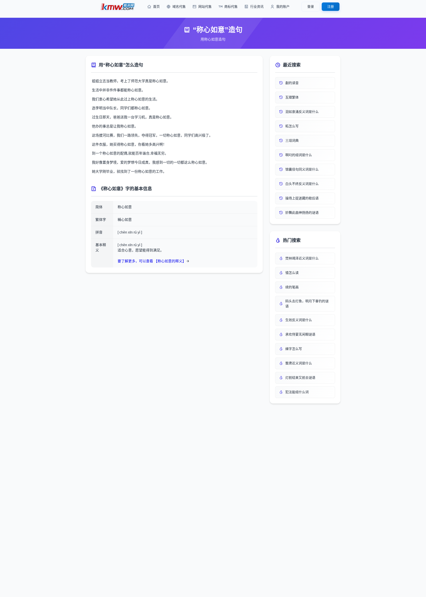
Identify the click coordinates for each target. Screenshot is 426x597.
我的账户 (283, 6)
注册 (330, 6)
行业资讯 (257, 6)
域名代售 (179, 6)
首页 (156, 6)
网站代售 (205, 6)
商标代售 (231, 6)
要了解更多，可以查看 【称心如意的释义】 (152, 261)
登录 (310, 6)
